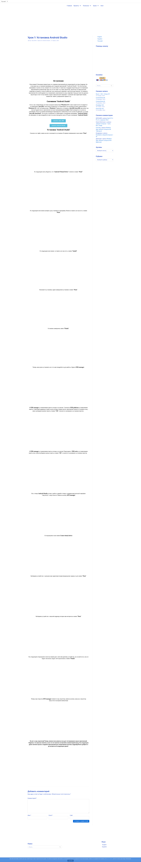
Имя (29, 815)
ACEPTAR (70, 860)
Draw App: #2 (100, 108)
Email (51, 815)
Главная (69, 5)
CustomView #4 (100, 97)
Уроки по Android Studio (44, 40)
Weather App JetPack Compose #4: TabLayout (103, 129)
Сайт (71, 815)
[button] (58, 120)
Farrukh (98, 127)
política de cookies (108, 858)
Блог (102, 5)
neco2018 (34, 40)
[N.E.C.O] (30, 5)
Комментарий (32, 798)
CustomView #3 (100, 101)
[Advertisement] (70, 20)
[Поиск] (111, 85)
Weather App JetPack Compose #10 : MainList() (104, 140)
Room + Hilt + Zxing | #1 (103, 94)
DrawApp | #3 (100, 105)
